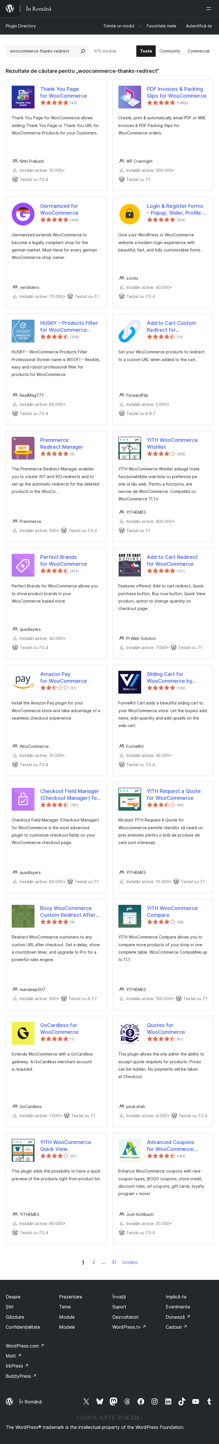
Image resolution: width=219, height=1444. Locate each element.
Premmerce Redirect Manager (61, 443)
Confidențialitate (23, 1327)
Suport (119, 1307)
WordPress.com (25, 1346)
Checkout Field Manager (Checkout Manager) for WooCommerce (69, 794)
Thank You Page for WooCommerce (63, 92)
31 (113, 1262)
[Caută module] (83, 51)
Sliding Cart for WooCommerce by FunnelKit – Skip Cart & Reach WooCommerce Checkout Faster (174, 677)
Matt (14, 1356)
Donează (178, 1317)
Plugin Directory (21, 25)
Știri (9, 1307)
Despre (13, 1297)
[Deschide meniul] (210, 8)
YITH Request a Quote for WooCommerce (174, 794)
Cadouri (176, 1327)
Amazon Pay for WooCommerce (63, 677)
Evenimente (178, 1307)
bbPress (17, 1366)
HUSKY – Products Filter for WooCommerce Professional (69, 326)
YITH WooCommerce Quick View (65, 1145)
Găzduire (15, 1317)
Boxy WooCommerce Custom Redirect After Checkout (68, 911)
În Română (30, 1402)
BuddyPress (21, 1376)
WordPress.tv (129, 1327)
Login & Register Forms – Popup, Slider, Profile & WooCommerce (176, 209)
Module (67, 1317)
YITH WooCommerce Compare (172, 911)
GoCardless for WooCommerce (59, 1028)
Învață (119, 1297)
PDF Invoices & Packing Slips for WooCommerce (176, 92)
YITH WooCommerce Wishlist (172, 443)
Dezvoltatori (125, 1317)
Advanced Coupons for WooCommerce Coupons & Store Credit (176, 1145)
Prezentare (70, 1297)
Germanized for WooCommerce (59, 209)
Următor (130, 1262)
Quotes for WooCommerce (166, 1028)
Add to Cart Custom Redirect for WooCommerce (171, 326)
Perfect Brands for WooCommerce (63, 560)
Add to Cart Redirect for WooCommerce (172, 560)
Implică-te (176, 1297)
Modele (67, 1327)
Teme (65, 1307)
